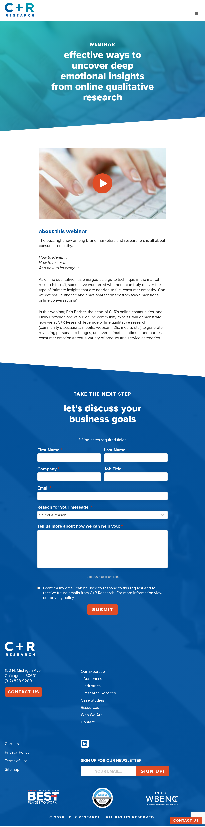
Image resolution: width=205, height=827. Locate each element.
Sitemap (12, 769)
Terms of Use (16, 761)
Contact (88, 722)
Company (48, 469)
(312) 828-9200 (18, 681)
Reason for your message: (64, 507)
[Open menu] (196, 13)
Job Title (114, 469)
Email (44, 488)
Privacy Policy (17, 752)
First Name (49, 450)
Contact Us (23, 692)
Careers (12, 744)
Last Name (116, 450)
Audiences (92, 679)
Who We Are (92, 715)
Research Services (99, 693)
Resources (90, 707)
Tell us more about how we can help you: (80, 526)
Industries (92, 686)
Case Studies (92, 700)
